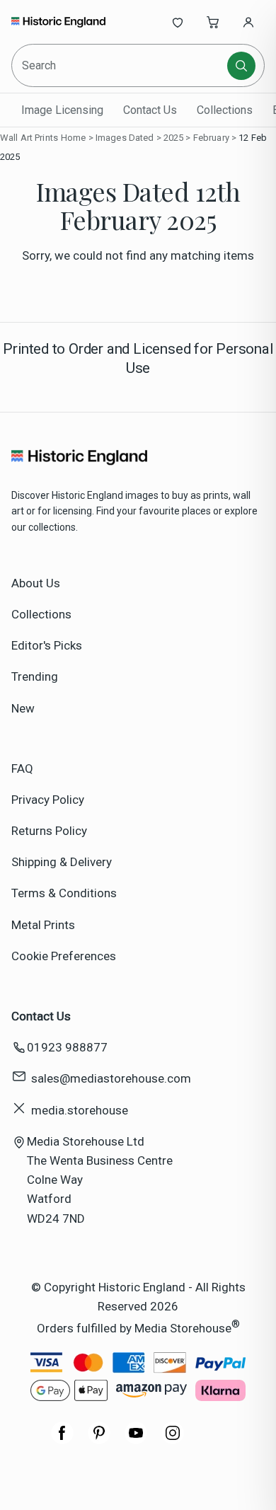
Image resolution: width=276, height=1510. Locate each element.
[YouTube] (136, 1440)
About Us (35, 583)
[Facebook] (62, 1440)
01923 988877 (67, 1047)
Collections (225, 110)
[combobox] (120, 65)
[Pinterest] (99, 1440)
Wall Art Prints (29, 137)
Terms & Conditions (64, 893)
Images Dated (125, 137)
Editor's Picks (46, 645)
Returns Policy (49, 831)
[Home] (58, 22)
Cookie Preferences (63, 956)
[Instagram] (172, 1440)
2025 (173, 137)
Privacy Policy (47, 800)
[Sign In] (248, 22)
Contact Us (150, 110)
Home (73, 137)
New (23, 708)
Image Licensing (62, 110)
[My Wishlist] (177, 22)
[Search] (241, 66)
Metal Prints (43, 925)
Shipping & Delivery (61, 862)
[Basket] (213, 22)
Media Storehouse (182, 1328)
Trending (34, 676)
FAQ (22, 768)
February (211, 137)
